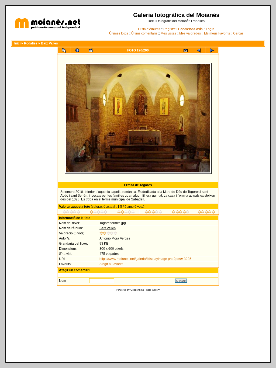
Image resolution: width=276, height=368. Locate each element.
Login (210, 29)
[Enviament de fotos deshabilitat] (185, 50)
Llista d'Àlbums (149, 29)
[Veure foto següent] (211, 50)
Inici (17, 43)
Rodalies (30, 43)
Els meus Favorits (217, 33)
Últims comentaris (144, 33)
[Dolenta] (71, 212)
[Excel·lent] (180, 212)
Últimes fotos (118, 33)
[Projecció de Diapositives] (90, 50)
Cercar (238, 33)
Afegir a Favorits (111, 264)
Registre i (183, 29)
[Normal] (126, 212)
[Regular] (98, 212)
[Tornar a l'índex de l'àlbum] (64, 50)
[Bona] (153, 212)
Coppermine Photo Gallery (145, 290)
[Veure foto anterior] (198, 50)
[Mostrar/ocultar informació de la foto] (77, 50)
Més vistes (168, 33)
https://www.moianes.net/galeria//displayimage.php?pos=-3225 (145, 259)
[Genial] (206, 212)
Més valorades (190, 33)
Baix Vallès (49, 43)
